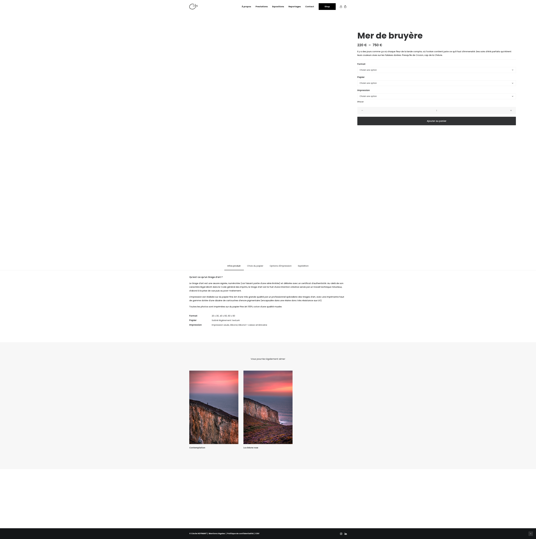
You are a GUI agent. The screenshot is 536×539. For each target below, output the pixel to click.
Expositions (278, 6)
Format (361, 64)
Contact (309, 6)
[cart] (345, 6)
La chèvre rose (250, 447)
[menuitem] (246, 6)
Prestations (262, 6)
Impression (363, 90)
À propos (246, 6)
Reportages (295, 6)
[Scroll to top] (530, 533)
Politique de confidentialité (240, 533)
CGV (257, 533)
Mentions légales (217, 533)
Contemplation (197, 447)
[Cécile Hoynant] (193, 6)
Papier (361, 77)
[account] (341, 6)
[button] (183, 137)
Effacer (360, 101)
